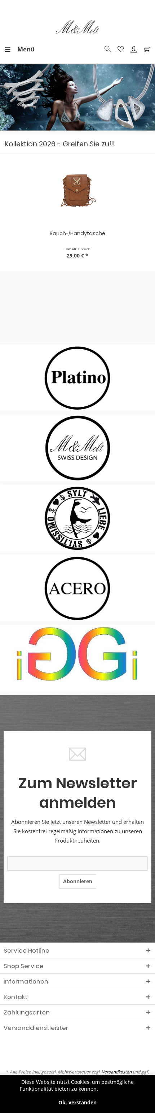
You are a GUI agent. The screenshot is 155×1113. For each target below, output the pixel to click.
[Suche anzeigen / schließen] (106, 49)
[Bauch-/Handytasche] (77, 192)
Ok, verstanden (77, 1102)
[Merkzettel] (119, 49)
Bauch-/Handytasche (77, 233)
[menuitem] (10, 49)
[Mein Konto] (132, 49)
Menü (19, 49)
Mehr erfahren (117, 1088)
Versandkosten (117, 1072)
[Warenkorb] (145, 49)
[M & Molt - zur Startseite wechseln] (77, 27)
